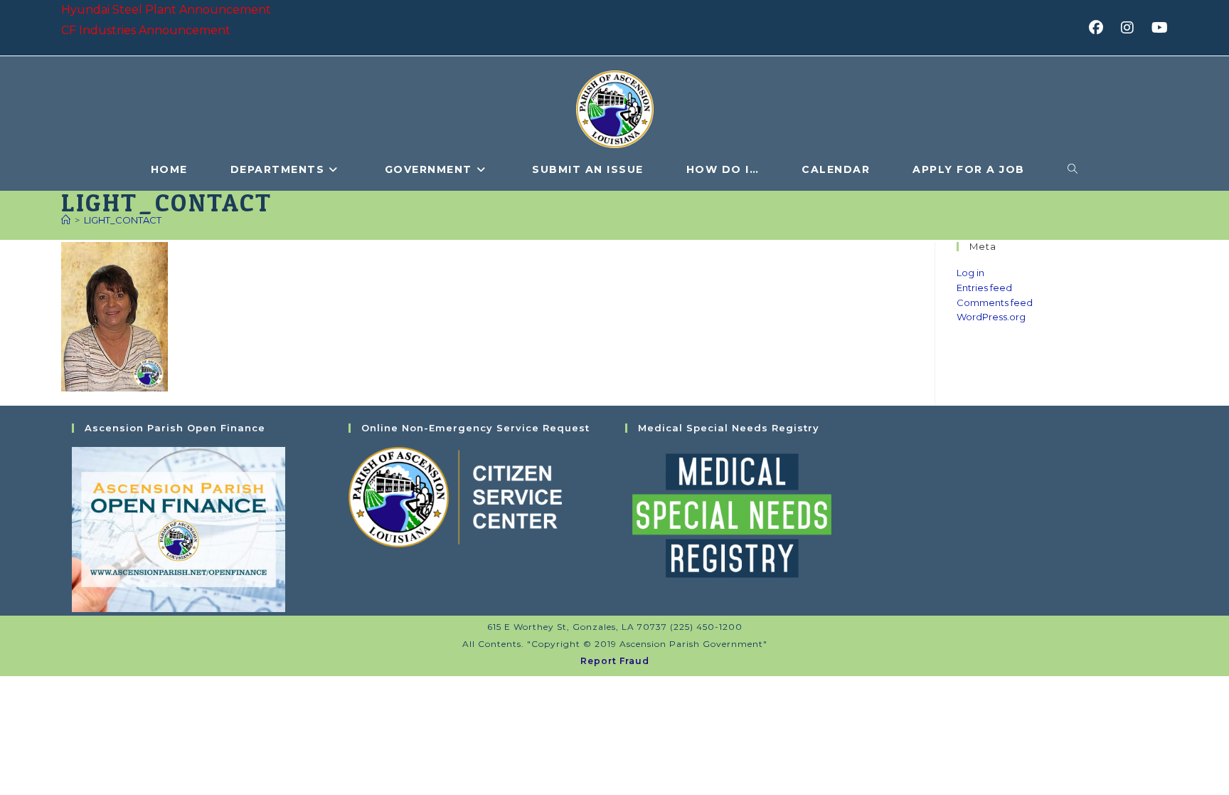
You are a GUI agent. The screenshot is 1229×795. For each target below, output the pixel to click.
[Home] (65, 220)
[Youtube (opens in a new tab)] (1157, 28)
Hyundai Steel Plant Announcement (166, 9)
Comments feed (995, 302)
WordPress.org (991, 316)
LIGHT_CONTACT (122, 220)
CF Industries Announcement (145, 30)
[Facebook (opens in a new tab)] (1101, 28)
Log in (970, 272)
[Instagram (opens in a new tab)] (1132, 28)
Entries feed (984, 287)
